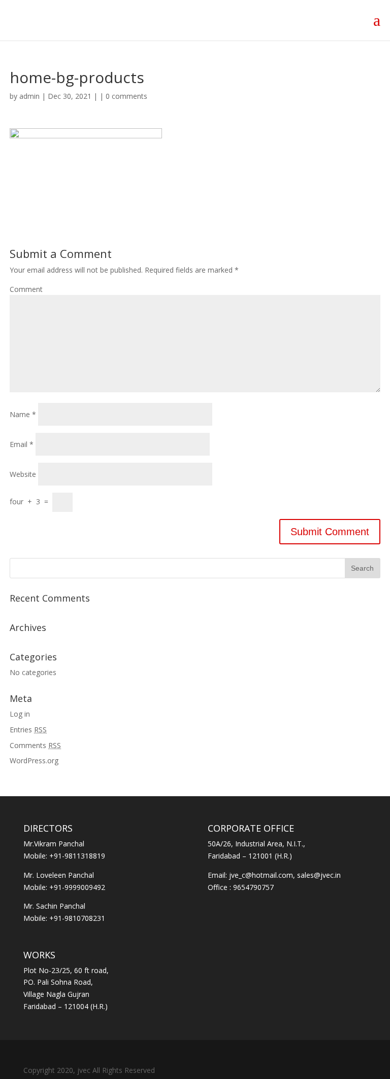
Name (23, 414)
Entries (28, 729)
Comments (35, 745)
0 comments (126, 96)
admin (29, 96)
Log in (20, 714)
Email (22, 444)
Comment (26, 289)
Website (23, 474)
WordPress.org (34, 760)
